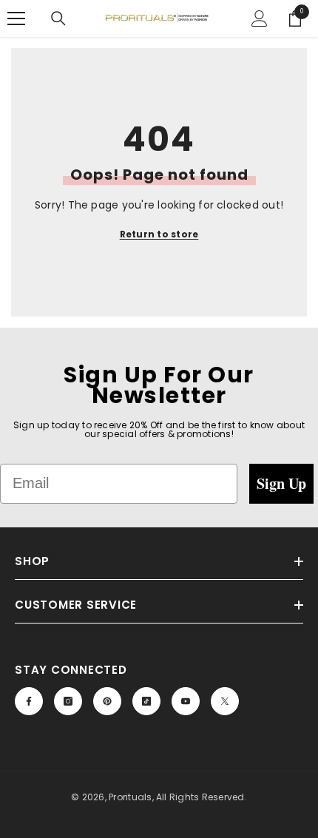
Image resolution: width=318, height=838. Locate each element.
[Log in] (259, 18)
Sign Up (281, 483)
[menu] (16, 18)
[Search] (58, 18)
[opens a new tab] (29, 701)
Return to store (159, 234)
